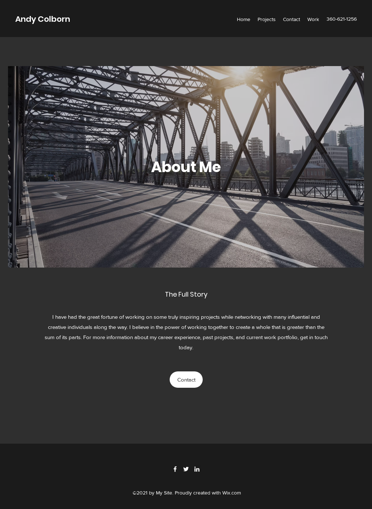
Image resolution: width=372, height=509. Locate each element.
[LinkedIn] (197, 469)
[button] (186, 379)
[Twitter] (186, 469)
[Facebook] (175, 469)
